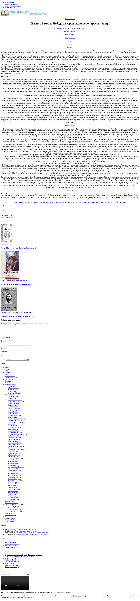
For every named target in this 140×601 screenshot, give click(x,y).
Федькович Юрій (13, 492)
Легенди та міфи (10, 379)
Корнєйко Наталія (62, 28)
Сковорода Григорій (15, 477)
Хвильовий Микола (14, 393)
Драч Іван (11, 424)
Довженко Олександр (15, 420)
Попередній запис (6, 215)
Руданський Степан (14, 470)
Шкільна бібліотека (70, 31)
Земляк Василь (39, 202)
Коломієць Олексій (14, 437)
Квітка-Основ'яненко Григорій (18, 434)
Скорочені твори (70, 19)
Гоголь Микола (13, 412)
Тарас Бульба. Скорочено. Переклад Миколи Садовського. (23, 555)
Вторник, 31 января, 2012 (78, 28)
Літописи (8, 381)
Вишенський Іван (14, 403)
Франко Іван (12, 494)
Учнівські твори (10, 518)
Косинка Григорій (14, 439)
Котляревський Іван (14, 444)
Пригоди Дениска (10, 563)
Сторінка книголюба (11, 4)
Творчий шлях (9, 513)
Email (3, 344)
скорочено (70, 47)
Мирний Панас (13, 456)
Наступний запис (6, 217)
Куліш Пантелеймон (15, 453)
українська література (91, 202)
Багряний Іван (13, 396)
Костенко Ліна (13, 441)
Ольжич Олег (12, 389)
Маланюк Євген (13, 388)
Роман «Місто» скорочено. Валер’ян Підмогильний (18, 248)
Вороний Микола (14, 408)
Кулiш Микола (13, 451)
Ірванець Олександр (15, 509)
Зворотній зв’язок (10, 542)
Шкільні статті (9, 521)
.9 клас (7, 367)
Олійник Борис (13, 461)
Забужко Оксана (13, 508)
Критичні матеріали (11, 377)
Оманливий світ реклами (13, 565)
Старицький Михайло (15, 480)
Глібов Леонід (12, 410)
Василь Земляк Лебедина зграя (24, 202)
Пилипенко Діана (10, 558)
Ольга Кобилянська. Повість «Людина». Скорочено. (33, 533)
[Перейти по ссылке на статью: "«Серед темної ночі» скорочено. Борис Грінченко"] (9, 311)
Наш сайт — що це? (11, 545)
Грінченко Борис (6, 312)
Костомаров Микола (15, 443)
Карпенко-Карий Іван (15, 432)
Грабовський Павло (14, 415)
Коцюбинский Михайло (16, 446)
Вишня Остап (12, 405)
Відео (6, 374)
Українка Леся (13, 491)
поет (53, 202)
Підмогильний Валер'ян (16, 467)
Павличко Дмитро (14, 465)
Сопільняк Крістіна (11, 560)
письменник (48, 202)
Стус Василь (12, 485)
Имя (3, 341)
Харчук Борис (13, 496)
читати (70, 41)
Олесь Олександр (14, 460)
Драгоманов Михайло (15, 422)
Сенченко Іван (13, 473)
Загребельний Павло (15, 427)
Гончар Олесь (12, 413)
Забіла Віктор (12, 425)
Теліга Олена (12, 391)
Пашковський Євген (15, 511)
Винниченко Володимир (16, 401)
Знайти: (3, 359)
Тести (6, 516)
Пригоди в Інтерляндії (12, 567)
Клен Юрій (12, 386)
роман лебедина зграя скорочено (66, 202)
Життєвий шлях (10, 376)
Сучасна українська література (14, 504)
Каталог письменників (12, 544)
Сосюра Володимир (14, 479)
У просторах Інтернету (12, 562)
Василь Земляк (70, 34)
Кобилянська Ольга (14, 436)
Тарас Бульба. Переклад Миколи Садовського (19, 556)
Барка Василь (12, 398)
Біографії (7, 372)
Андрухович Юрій (14, 506)
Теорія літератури (10, 7)
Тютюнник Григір (14, 489)
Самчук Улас (12, 472)
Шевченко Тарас (13, 497)
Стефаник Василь (14, 484)
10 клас (7, 369)
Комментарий (5, 337)
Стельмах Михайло (14, 482)
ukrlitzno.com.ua (76, 596)
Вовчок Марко (13, 407)
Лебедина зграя (70, 38)
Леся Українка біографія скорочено (25, 529)
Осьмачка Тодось (13, 463)
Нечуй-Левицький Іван (8, 280)
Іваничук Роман (13, 431)
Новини (7, 383)
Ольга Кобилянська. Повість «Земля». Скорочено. (31, 534)
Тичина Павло (13, 487)
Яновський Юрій (14, 499)
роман (70, 44)
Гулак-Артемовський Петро (17, 419)
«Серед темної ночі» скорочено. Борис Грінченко (17, 316)
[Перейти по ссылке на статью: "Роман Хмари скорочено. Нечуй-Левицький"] (10, 279)
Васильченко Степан (15, 400)
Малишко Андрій (14, 455)
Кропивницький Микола (16, 449)
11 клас (7, 371)
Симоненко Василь (14, 475)
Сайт (2, 348)
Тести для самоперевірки (13, 6)
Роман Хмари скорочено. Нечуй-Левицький (16, 284)
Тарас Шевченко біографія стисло (26, 531)
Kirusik (7, 531)
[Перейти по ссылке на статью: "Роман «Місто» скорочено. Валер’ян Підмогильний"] (7, 242)
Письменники (9, 2)
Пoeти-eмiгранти (10, 384)
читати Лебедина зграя (106, 202)
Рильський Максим (14, 468)
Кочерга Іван (12, 448)
